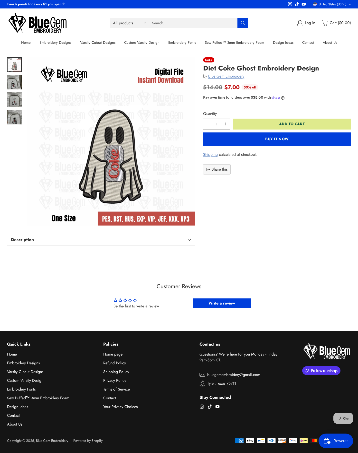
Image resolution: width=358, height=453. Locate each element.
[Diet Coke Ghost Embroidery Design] (111, 141)
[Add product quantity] (225, 124)
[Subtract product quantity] (207, 124)
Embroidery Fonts (21, 389)
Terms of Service (116, 389)
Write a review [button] (221, 303)
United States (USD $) (333, 4)
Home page (112, 354)
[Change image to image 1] (14, 64)
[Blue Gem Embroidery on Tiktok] (296, 5)
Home (12, 354)
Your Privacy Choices (120, 406)
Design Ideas (17, 406)
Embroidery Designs (23, 363)
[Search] (242, 23)
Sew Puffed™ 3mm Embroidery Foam (38, 398)
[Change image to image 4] (14, 117)
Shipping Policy (116, 372)
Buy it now (277, 139)
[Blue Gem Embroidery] (37, 23)
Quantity (210, 113)
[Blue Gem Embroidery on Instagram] (290, 5)
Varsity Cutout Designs (25, 372)
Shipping (210, 154)
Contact (13, 415)
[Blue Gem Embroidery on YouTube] (303, 5)
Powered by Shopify (88, 440)
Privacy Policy (114, 380)
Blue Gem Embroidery (226, 76)
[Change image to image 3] (14, 99)
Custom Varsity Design (25, 380)
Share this (219, 169)
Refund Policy (114, 363)
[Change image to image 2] (14, 82)
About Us (14, 424)
